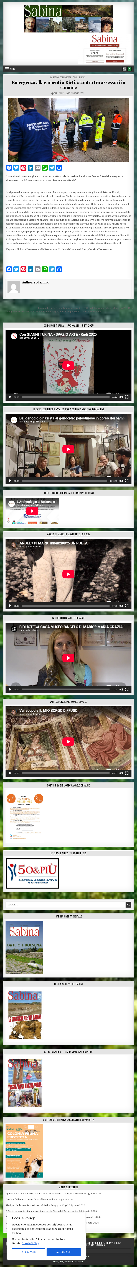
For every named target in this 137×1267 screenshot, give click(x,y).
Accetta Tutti (63, 1252)
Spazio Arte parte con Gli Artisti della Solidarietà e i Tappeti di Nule (44, 1193)
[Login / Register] (129, 69)
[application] (68, 365)
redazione (59, 93)
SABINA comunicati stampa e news (69, 77)
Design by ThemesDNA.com (68, 1261)
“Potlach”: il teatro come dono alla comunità (30, 1199)
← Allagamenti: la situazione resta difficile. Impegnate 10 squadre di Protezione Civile (52, 311)
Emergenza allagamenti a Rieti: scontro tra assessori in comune (68, 85)
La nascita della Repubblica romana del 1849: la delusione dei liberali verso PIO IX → (86, 308)
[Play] (10, 397)
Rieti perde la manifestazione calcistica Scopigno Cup (36, 1205)
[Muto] (121, 397)
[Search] (124, 69)
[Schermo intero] (127, 397)
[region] (46, 1236)
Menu (12, 68)
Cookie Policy (30, 1243)
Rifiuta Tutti (29, 1252)
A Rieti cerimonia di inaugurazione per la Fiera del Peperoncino (42, 1211)
